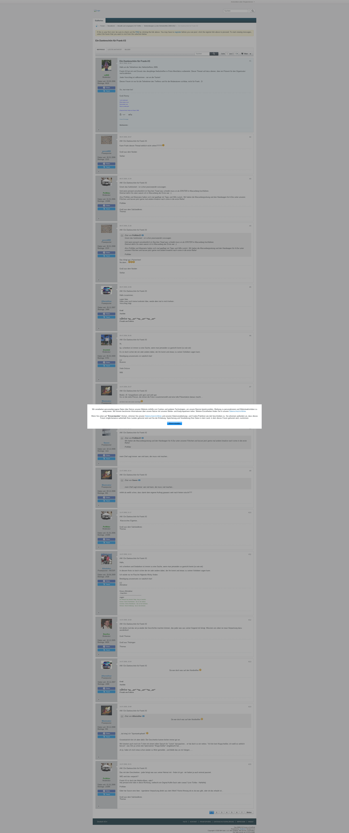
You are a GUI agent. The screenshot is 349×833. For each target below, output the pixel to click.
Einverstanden (174, 423)
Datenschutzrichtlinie (237, 411)
